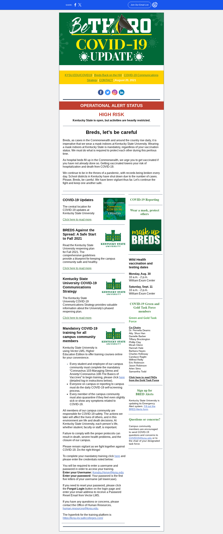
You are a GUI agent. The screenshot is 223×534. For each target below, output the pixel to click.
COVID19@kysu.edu (140, 438)
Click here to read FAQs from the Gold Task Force (144, 379)
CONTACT (106, 80)
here (122, 377)
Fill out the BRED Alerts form (142, 408)
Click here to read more (77, 219)
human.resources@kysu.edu (80, 508)
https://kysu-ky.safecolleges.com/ (83, 518)
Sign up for (144, 390)
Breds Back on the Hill (108, 75)
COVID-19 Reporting (144, 199)
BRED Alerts (144, 394)
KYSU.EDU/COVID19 (78, 75)
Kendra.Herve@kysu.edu (108, 472)
